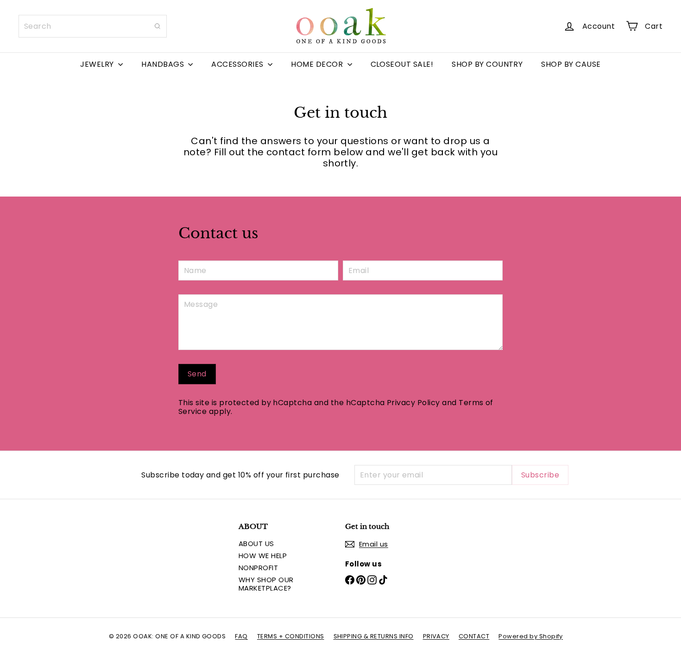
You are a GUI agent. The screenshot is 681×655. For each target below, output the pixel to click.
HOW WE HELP (263, 555)
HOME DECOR (318, 64)
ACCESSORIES (238, 64)
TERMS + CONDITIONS (290, 636)
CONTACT (474, 636)
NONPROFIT (258, 567)
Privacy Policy (413, 402)
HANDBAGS (163, 64)
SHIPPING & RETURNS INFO (374, 636)
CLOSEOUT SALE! (402, 64)
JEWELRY (98, 64)
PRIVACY (436, 636)
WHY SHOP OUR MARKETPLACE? (266, 584)
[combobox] (93, 26)
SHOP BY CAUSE (570, 64)
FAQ (241, 636)
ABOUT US (256, 543)
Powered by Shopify (530, 636)
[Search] (157, 26)
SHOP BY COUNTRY (487, 64)
